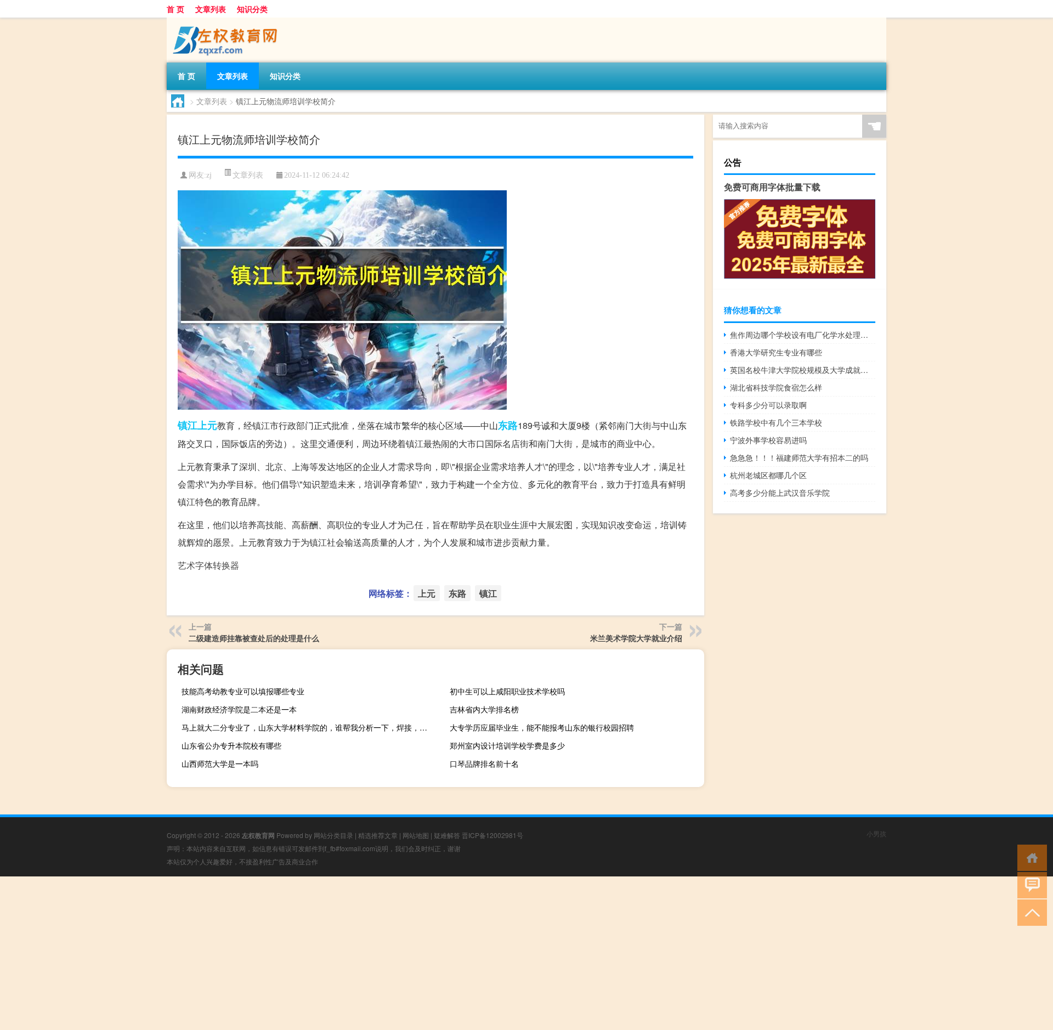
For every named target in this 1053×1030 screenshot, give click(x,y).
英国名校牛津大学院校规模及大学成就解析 (802, 369)
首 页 (175, 8)
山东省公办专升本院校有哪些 (231, 745)
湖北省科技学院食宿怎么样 (776, 387)
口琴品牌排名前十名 (484, 763)
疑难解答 (447, 835)
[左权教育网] (224, 21)
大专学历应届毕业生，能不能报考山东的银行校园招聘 (542, 727)
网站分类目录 (333, 835)
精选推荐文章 (378, 835)
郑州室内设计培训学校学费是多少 (507, 745)
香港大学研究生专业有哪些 (776, 352)
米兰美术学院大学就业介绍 (636, 637)
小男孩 (876, 833)
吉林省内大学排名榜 (484, 709)
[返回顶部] (1029, 911)
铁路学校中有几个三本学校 (776, 422)
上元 (207, 425)
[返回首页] (1029, 857)
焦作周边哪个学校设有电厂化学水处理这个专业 (802, 334)
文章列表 (210, 8)
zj (209, 175)
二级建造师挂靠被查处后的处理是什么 (254, 637)
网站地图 (416, 835)
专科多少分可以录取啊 (768, 404)
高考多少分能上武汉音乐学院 (780, 492)
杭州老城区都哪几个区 (768, 474)
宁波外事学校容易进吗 (768, 439)
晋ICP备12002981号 (492, 835)
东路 (508, 425)
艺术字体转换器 (208, 565)
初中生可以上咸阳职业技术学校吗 (507, 691)
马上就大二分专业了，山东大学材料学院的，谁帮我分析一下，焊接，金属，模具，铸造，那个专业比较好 (307, 727)
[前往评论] (1029, 884)
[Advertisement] (329, 953)
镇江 (187, 425)
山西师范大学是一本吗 (220, 763)
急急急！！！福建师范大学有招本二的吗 (799, 457)
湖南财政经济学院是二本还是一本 (239, 709)
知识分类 (252, 8)
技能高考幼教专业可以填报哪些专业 (243, 691)
